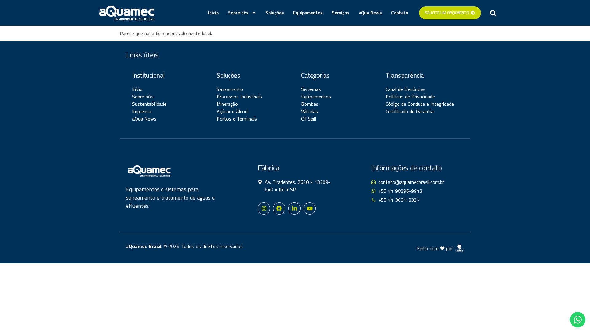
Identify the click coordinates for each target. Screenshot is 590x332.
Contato (399, 12)
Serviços (340, 12)
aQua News (370, 12)
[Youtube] (310, 208)
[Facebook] (279, 208)
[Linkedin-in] (294, 208)
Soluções (275, 12)
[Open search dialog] (493, 13)
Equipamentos (308, 12)
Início (213, 12)
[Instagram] (264, 208)
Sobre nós (238, 12)
